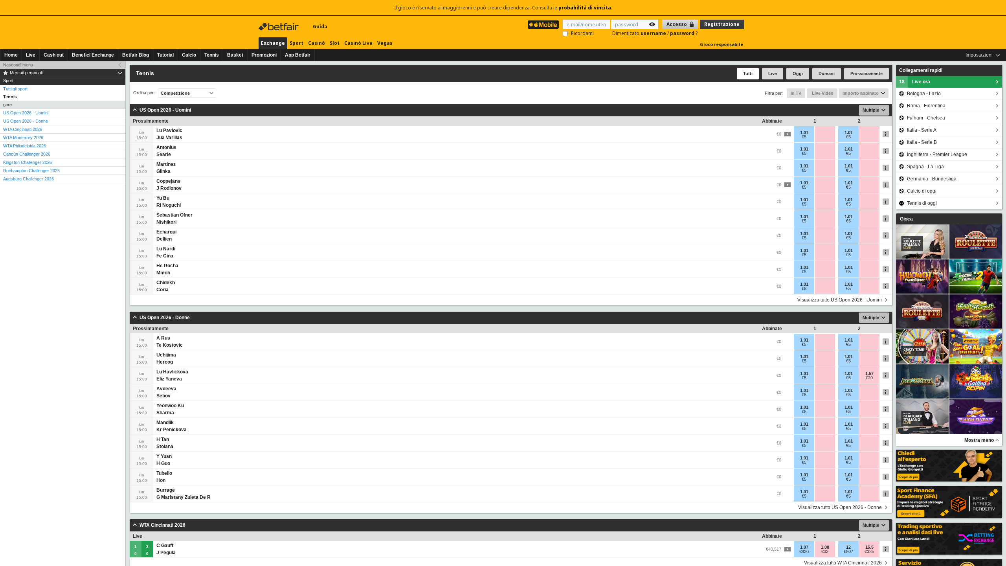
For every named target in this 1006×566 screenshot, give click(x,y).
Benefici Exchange (93, 55)
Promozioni (264, 55)
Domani (827, 73)
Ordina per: (144, 93)
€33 (824, 551)
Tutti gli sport (15, 88)
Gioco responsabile (721, 44)
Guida (320, 26)
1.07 (804, 547)
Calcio (189, 55)
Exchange (273, 43)
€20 (869, 378)
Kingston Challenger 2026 (27, 162)
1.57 (869, 373)
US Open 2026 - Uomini (25, 112)
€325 (869, 551)
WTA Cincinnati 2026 (22, 129)
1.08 (825, 547)
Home (11, 55)
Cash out (54, 55)
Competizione (175, 93)
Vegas (385, 43)
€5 (804, 137)
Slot (335, 43)
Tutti (748, 73)
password (683, 33)
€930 (804, 551)
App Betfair (297, 55)
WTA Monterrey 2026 (23, 137)
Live (30, 55)
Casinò (316, 43)
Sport (296, 43)
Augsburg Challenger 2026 (28, 178)
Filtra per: (774, 93)
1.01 (804, 132)
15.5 (869, 547)
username (654, 33)
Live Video (822, 93)
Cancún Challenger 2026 (26, 154)
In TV (796, 93)
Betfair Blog (135, 55)
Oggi (798, 73)
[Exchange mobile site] (543, 24)
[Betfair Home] (279, 26)
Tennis (211, 55)
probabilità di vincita (584, 7)
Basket (235, 55)
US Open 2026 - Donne (25, 121)
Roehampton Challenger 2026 (31, 170)
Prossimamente (866, 73)
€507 (848, 551)
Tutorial (165, 55)
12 (848, 547)
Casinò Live (358, 43)
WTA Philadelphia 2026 (24, 145)
